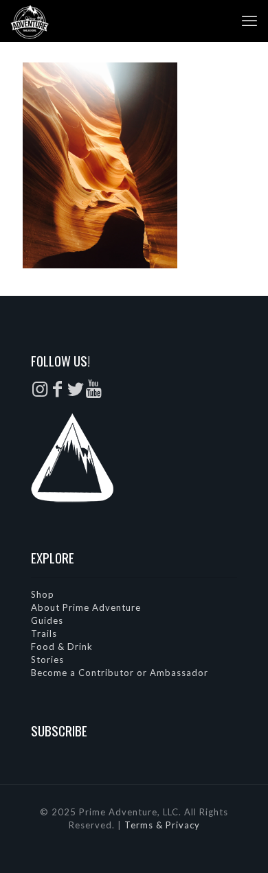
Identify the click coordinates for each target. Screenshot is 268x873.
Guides (47, 620)
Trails (44, 633)
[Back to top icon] (239, 844)
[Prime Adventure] (29, 20)
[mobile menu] (249, 20)
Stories (47, 659)
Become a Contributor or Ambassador (119, 672)
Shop (42, 594)
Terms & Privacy (162, 824)
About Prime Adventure (86, 607)
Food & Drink (62, 646)
